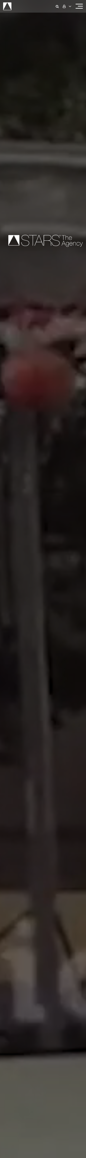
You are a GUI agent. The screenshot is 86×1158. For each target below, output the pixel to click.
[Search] (58, 6)
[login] (66, 6)
